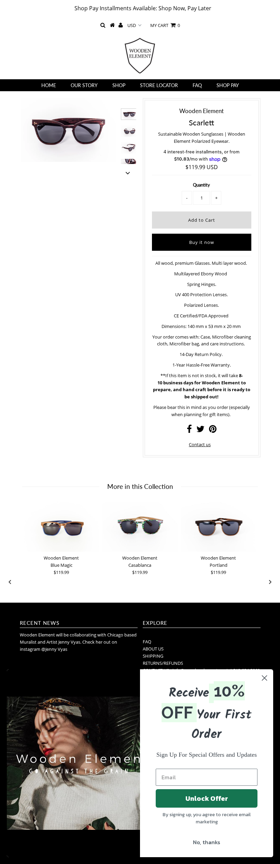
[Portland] (218, 527)
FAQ (197, 85)
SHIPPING (153, 656)
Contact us (200, 444)
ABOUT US (153, 649)
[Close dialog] (264, 678)
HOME (48, 85)
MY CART (165, 25)
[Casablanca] (140, 527)
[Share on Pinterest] (212, 430)
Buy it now (201, 242)
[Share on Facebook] (189, 430)
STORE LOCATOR (159, 85)
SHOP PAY (227, 85)
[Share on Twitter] (200, 430)
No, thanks (206, 842)
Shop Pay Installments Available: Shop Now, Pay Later (142, 8)
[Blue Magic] (61, 527)
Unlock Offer (206, 798)
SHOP (118, 85)
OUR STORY (84, 85)
